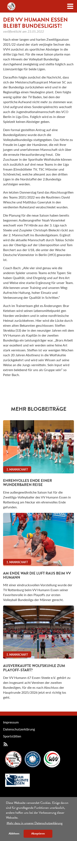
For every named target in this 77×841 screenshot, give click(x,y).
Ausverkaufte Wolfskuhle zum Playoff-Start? (34, 668)
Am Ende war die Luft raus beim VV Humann (37, 575)
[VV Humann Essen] (11, 6)
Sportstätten (12, 736)
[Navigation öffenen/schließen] (70, 6)
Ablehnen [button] (14, 833)
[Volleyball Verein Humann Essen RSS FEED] (5, 744)
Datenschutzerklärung (19, 729)
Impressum (11, 722)
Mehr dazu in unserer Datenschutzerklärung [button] (34, 823)
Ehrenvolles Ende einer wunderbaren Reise (27, 482)
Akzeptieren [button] (38, 833)
